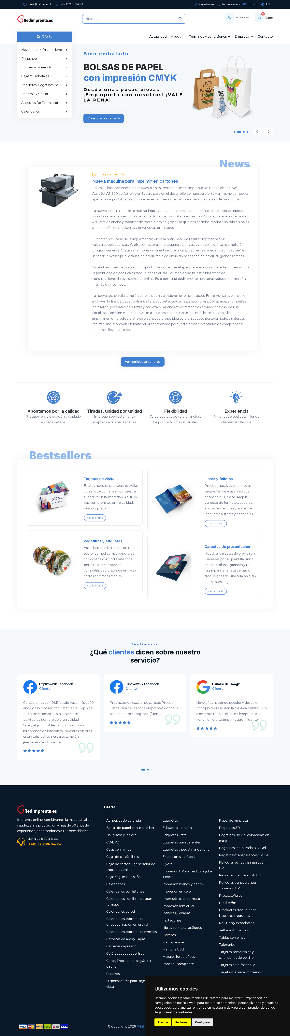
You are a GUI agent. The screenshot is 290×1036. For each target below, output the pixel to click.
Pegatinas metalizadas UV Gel (242, 848)
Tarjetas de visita (99, 479)
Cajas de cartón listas (122, 857)
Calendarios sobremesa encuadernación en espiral (127, 921)
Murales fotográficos (179, 957)
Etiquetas (170, 820)
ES (267, 4)
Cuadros (113, 974)
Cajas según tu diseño (123, 877)
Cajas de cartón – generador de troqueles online (130, 867)
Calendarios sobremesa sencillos (131, 932)
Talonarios (227, 945)
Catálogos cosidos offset (125, 953)
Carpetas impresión (121, 946)
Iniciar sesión (230, 4)
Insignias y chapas (176, 913)
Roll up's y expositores (236, 923)
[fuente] (69, 714)
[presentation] (257, 132)
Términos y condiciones (208, 36)
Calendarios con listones (125, 891)
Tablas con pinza (232, 937)
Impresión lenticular (179, 906)
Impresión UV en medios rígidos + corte (187, 874)
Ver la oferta (95, 517)
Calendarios (115, 884)
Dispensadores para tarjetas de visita (130, 984)
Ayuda (176, 36)
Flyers (167, 864)
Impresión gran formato (181, 899)
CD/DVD (112, 842)
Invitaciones (172, 920)
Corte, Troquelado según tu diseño (128, 963)
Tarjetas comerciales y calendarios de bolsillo (236, 955)
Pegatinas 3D (229, 828)
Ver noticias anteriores (143, 362)
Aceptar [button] (163, 1022)
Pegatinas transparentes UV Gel (244, 855)
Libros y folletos (219, 479)
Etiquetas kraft (174, 835)
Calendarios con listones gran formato (129, 901)
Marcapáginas (173, 942)
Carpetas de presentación (227, 547)
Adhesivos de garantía (123, 820)
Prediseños (227, 903)
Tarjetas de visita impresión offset (240, 975)
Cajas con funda (118, 849)
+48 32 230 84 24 (70, 4)
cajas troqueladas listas (110, 245)
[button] (234, 133)
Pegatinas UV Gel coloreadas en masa (244, 838)
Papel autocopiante (178, 964)
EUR (251, 4)
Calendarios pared (120, 911)
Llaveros (169, 935)
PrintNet (143, 1026)
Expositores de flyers (179, 857)
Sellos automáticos (234, 930)
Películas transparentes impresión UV (237, 885)
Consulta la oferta (101, 123)
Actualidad (158, 36)
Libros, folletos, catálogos (182, 928)
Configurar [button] (202, 1022)
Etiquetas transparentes (182, 842)
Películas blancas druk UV (240, 875)
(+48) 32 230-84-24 (44, 844)
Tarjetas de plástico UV (237, 965)
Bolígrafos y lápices (121, 835)
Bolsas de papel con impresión (130, 828)
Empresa (242, 36)
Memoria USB (173, 949)
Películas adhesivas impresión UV (242, 865)
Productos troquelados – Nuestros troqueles (238, 913)
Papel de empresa (233, 820)
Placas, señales (230, 895)
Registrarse (205, 4)
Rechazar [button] (181, 1022)
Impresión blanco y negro (183, 884)
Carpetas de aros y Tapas (125, 939)
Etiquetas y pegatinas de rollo (186, 849)
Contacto (265, 36)
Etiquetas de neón (177, 828)
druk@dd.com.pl (39, 4)
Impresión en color (177, 891)
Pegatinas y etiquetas (103, 541)
